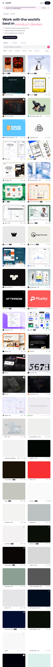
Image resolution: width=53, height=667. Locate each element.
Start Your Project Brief (11, 37)
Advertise (23, 94)
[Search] (48, 47)
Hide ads (18, 94)
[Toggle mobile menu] (3, 3)
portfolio (30, 50)
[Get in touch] (18, 70)
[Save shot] (21, 70)
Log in (47, 2)
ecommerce (37, 50)
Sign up (42, 3)
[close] (48, 8)
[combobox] (24, 47)
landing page (17, 50)
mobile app (24, 50)
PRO (9, 73)
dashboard (10, 50)
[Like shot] (23, 70)
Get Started (43, 7)
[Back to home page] (8, 3)
